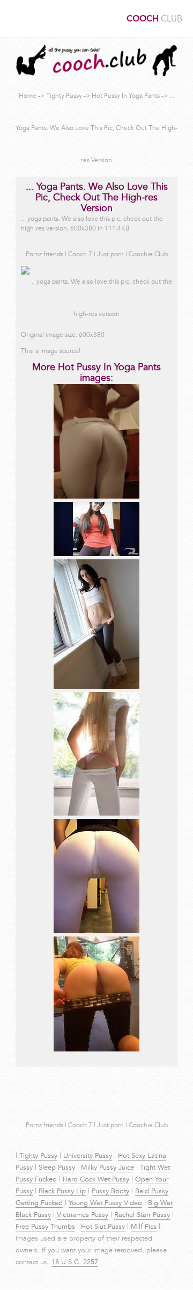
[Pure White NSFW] (96, 814)
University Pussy (87, 1156)
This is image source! (50, 351)
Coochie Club (148, 254)
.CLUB (154, 19)
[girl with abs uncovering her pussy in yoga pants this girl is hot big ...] (96, 687)
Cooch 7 (80, 254)
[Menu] (13, 18)
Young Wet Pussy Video (105, 1203)
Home (27, 96)
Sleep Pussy (57, 1168)
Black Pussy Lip (62, 1191)
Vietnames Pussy (82, 1215)
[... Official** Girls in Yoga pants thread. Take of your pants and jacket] (96, 931)
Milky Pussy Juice (107, 1168)
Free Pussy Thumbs (45, 1227)
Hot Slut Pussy (103, 1227)
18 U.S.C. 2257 (74, 1262)
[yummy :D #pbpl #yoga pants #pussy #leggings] (96, 1050)
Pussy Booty (110, 1191)
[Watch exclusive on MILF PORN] (96, 497)
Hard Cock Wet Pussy (96, 1180)
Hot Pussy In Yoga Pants (126, 96)
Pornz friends (44, 254)
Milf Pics (144, 1227)
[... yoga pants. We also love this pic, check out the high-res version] (96, 554)
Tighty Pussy (64, 96)
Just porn (110, 254)
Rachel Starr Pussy (142, 1215)
